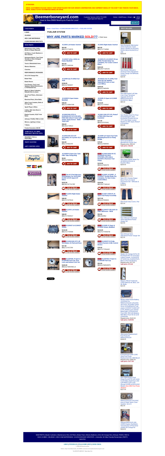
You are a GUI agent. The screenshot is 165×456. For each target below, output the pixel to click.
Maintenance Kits (63, 435)
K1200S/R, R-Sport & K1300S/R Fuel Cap (107, 259)
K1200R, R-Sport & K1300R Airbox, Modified (106, 226)
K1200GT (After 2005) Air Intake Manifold (71, 60)
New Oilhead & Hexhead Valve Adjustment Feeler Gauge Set (129, 219)
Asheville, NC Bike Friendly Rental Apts (34, 132)
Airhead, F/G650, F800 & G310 (34, 119)
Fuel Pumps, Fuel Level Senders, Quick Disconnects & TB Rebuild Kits (34, 86)
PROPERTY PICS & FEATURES (31, 137)
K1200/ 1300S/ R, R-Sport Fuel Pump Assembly (107, 194)
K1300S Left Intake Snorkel (71, 45)
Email (130, 17)
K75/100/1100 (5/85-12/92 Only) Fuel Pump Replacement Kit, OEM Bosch (130, 356)
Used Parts (29, 28)
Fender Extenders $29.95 (32, 128)
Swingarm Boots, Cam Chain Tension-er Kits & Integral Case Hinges (34, 59)
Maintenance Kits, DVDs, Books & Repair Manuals (32, 49)
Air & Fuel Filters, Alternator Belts (33, 95)
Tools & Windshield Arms (33, 63)
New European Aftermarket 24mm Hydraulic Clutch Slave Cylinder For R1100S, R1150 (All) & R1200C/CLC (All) (130, 48)
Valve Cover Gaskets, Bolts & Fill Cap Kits (34, 103)
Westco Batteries (30, 66)
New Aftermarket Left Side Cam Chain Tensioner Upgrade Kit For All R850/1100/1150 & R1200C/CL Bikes (129, 97)
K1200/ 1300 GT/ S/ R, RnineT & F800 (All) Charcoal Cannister (108, 116)
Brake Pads (28, 78)
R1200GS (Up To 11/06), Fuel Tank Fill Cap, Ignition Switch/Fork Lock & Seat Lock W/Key (107, 81)
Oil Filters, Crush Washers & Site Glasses (34, 53)
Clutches (27, 69)
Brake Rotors (29, 81)
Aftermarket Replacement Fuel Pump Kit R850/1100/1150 (129, 335)
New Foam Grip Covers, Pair (130, 202)
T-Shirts (27, 125)
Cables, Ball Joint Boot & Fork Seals (33, 110)
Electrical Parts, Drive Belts (33, 99)
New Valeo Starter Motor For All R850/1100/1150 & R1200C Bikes (130, 161)
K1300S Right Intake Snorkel (108, 45)
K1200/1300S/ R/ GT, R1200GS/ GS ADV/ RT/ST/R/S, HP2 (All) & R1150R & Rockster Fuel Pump (107, 157)
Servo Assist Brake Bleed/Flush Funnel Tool (128, 141)
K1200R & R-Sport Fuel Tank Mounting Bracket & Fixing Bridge (108, 137)
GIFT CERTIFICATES (32, 146)
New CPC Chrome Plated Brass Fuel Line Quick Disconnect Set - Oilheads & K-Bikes (130, 180)
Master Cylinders (51, 435)
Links (66, 444)
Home (115, 17)
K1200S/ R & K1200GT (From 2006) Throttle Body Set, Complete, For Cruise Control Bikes (108, 61)
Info (89, 444)
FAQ (80, 444)
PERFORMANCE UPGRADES (34, 72)
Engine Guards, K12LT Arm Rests (33, 115)
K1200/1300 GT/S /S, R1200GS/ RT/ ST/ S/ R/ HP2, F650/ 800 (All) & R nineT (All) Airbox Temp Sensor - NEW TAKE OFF (72, 118)
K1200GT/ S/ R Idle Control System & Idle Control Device (108, 243)
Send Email (96, 444)
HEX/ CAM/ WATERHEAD (32, 38)
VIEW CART (138, 18)
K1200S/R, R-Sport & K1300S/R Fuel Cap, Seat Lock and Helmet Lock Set (71, 260)
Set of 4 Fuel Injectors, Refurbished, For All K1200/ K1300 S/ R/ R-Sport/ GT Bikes (71, 177)
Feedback (73, 444)
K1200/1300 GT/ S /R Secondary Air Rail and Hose (72, 242)
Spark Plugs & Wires (31, 107)
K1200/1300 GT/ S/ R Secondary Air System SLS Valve (71, 137)
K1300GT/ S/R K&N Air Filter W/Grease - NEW (108, 210)
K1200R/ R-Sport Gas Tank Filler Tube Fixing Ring (71, 154)
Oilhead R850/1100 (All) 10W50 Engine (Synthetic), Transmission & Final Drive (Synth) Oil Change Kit (129, 425)
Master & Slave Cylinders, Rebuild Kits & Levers (33, 91)
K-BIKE (27, 32)
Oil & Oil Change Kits (31, 75)
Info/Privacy (122, 17)
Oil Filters (73, 435)
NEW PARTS (29, 45)
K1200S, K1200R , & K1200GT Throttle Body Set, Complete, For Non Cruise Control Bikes (107, 177)
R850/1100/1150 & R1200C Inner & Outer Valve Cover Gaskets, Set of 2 (130, 402)
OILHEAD (28, 35)
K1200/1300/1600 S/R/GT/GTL (34, 41)
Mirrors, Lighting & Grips (32, 122)
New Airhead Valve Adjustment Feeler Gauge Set (130, 235)
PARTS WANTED (30, 142)
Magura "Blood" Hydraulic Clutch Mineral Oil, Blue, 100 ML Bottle (130, 282)
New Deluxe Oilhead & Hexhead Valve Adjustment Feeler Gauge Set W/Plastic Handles (130, 72)
